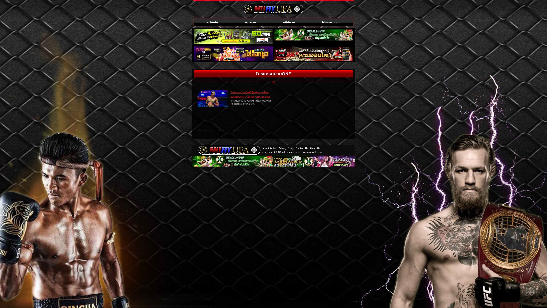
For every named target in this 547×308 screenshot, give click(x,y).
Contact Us (302, 148)
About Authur (269, 148)
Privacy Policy (286, 148)
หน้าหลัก (212, 22)
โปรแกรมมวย (331, 22)
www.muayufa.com (312, 152)
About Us (315, 148)
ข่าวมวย (250, 22)
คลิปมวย (289, 22)
